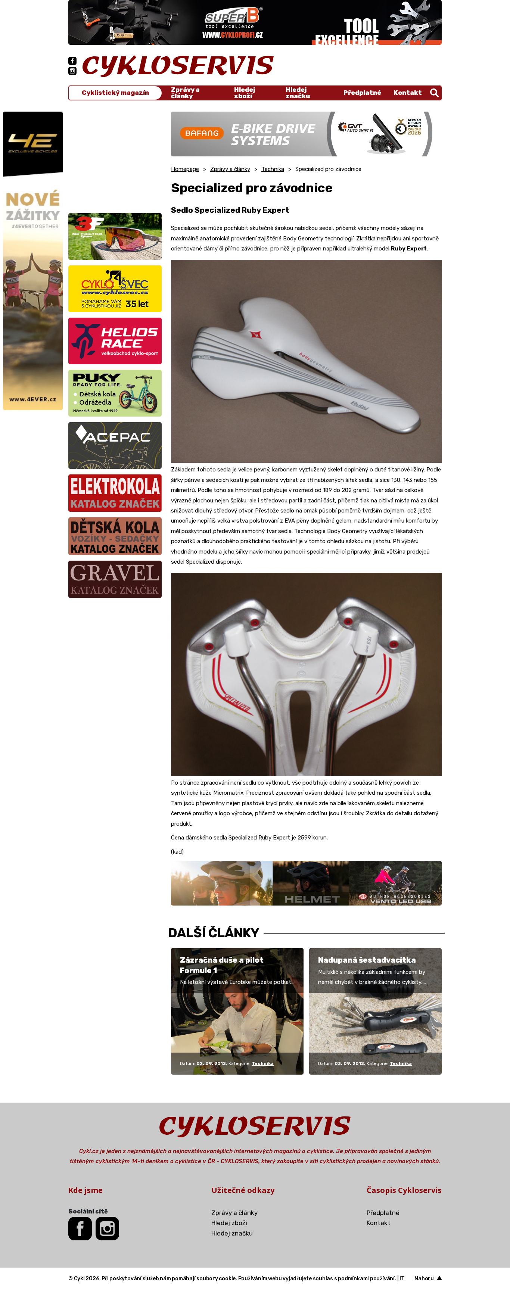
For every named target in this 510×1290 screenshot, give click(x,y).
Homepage (185, 169)
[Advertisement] (115, 158)
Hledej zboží (244, 93)
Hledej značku (298, 93)
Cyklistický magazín (115, 93)
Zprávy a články (185, 93)
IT (402, 1278)
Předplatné (362, 92)
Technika (272, 169)
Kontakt (408, 92)
